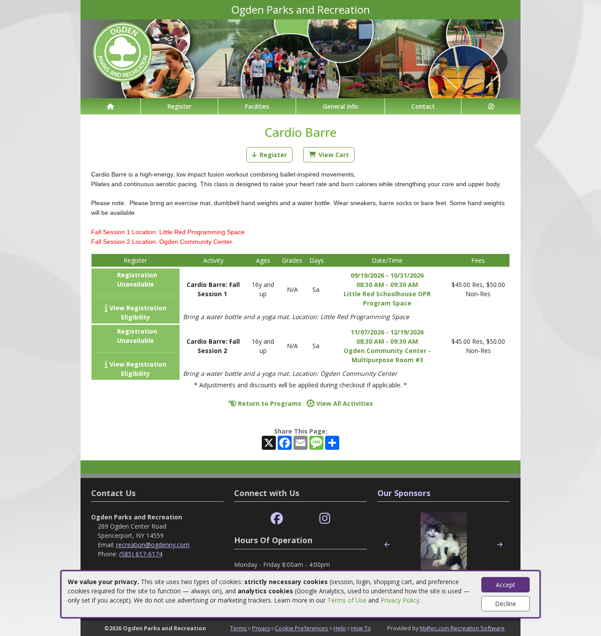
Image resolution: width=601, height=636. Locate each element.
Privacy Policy (400, 600)
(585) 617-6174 (140, 554)
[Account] (491, 106)
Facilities (257, 106)
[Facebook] (277, 518)
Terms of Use (346, 600)
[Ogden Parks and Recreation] (300, 58)
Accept (505, 585)
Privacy (261, 628)
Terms (238, 628)
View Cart (334, 155)
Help (339, 628)
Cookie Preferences (301, 628)
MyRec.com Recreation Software (462, 628)
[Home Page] (110, 106)
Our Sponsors (403, 493)
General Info (340, 106)
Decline (505, 603)
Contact (423, 106)
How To (361, 628)
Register (179, 106)
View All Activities (344, 403)
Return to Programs (268, 403)
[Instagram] (324, 518)
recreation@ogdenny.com (153, 544)
